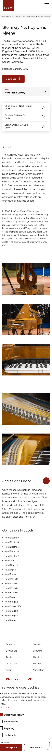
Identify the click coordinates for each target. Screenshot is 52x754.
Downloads (11, 650)
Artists (9, 657)
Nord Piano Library (29, 16)
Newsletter (38, 670)
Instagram (38, 680)
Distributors (11, 663)
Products (10, 644)
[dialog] (23, 717)
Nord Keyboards (7, 16)
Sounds (18, 16)
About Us (37, 657)
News (8, 670)
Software (37, 650)
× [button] (44, 683)
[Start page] (8, 5)
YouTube (15, 680)
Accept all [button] (11, 747)
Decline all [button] (36, 747)
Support (37, 663)
